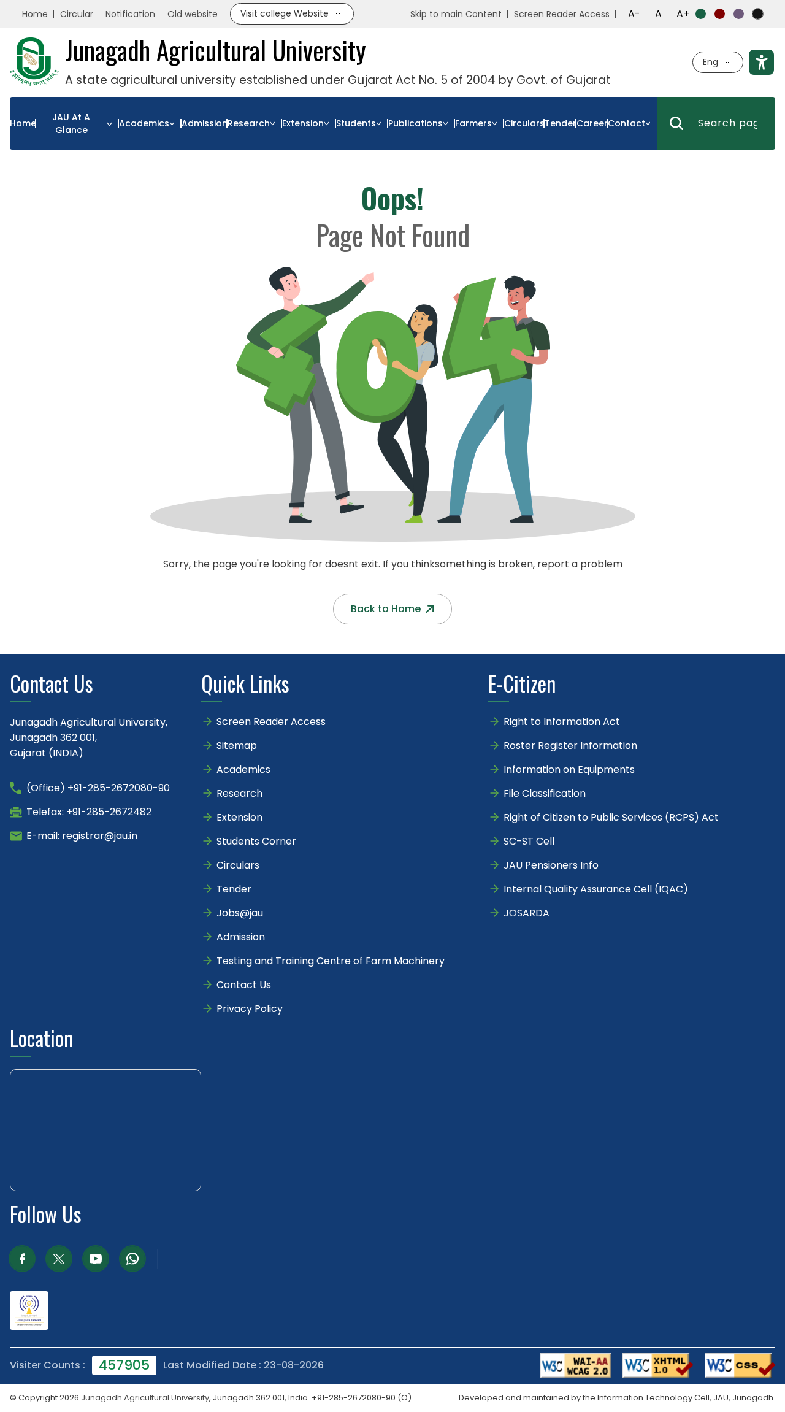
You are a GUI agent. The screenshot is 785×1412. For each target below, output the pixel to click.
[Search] (676, 123)
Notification (130, 14)
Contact (626, 123)
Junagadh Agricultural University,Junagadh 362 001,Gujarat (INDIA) (88, 737)
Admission (205, 123)
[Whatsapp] (132, 1258)
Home (35, 14)
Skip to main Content (456, 14)
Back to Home (386, 609)
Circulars (524, 123)
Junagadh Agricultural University (145, 1397)
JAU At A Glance (71, 123)
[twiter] (59, 1258)
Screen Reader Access (562, 14)
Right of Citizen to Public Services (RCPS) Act (611, 817)
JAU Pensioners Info (551, 865)
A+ (682, 14)
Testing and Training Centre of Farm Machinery (330, 961)
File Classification (545, 793)
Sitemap (236, 746)
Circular (76, 14)
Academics (144, 123)
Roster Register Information (570, 746)
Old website (192, 14)
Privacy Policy (249, 1009)
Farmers (473, 123)
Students (356, 123)
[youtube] (95, 1258)
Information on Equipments (569, 769)
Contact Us (243, 985)
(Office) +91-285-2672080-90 (98, 788)
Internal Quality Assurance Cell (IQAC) (596, 889)
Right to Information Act (562, 722)
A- (634, 14)
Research (249, 123)
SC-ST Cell (529, 841)
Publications (415, 123)
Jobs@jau (239, 913)
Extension (303, 123)
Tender (560, 123)
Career (592, 123)
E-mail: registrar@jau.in (81, 836)
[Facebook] (22, 1258)
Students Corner (256, 841)
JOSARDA (528, 913)
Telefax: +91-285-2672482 (88, 812)
